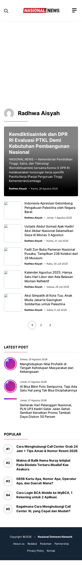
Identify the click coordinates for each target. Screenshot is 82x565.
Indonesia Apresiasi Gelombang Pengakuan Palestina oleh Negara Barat (49, 207)
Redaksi (32, 543)
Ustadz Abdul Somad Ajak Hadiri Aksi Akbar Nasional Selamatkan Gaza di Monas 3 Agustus (49, 230)
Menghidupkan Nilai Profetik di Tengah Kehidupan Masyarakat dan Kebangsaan (46, 368)
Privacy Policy (35, 550)
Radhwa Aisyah (18, 188)
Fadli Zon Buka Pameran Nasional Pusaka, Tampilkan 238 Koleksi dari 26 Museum (51, 253)
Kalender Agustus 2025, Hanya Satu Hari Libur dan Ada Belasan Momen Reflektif (48, 276)
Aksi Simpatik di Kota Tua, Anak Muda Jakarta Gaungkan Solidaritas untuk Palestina (48, 299)
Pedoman (46, 543)
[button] (6, 10)
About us (18, 543)
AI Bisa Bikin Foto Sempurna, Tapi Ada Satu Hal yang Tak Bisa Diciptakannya (48, 388)
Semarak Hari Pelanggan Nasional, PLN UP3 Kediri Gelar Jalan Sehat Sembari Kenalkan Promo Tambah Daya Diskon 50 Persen (46, 411)
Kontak (51, 550)
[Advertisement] (41, 62)
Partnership (62, 543)
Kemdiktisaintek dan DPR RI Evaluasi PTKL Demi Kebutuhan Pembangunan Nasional (39, 143)
